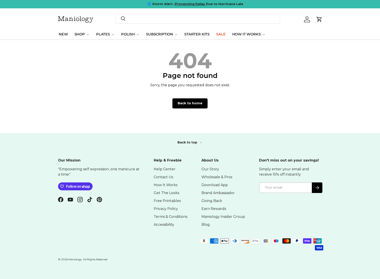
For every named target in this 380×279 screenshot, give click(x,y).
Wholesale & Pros (216, 177)
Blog (205, 224)
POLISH (128, 34)
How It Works (165, 185)
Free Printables (167, 201)
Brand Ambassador (218, 193)
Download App (214, 185)
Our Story (210, 169)
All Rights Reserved (95, 259)
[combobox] (198, 18)
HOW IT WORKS (246, 34)
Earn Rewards (213, 209)
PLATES (103, 34)
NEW (63, 34)
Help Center (164, 169)
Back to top (187, 142)
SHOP (80, 34)
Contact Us (163, 177)
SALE (220, 34)
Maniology (75, 259)
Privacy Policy (166, 209)
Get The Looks (166, 193)
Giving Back (211, 201)
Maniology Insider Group (223, 217)
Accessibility (164, 224)
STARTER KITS (197, 34)
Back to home (190, 103)
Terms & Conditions (170, 217)
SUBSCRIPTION (159, 34)
